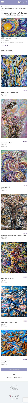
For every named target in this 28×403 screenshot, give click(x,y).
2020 (7, 6)
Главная (3, 6)
